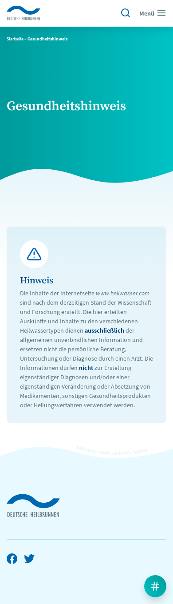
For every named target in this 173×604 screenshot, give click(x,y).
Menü (146, 13)
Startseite (15, 39)
